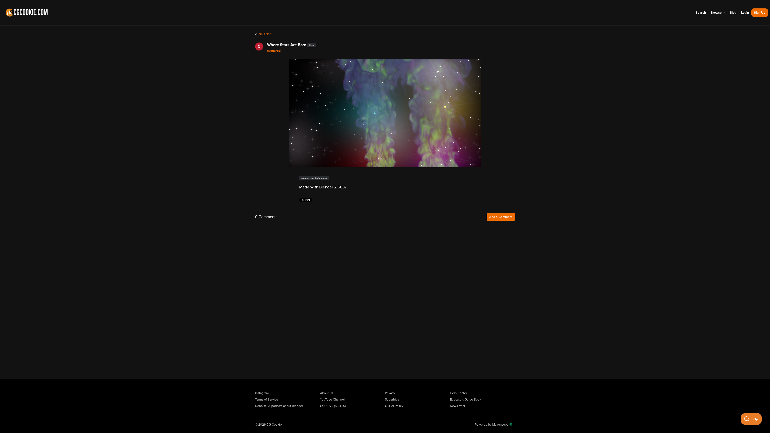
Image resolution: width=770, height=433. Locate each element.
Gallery (264, 34)
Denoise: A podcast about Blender (279, 406)
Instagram (262, 393)
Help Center (458, 393)
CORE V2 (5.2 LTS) (333, 406)
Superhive (392, 400)
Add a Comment (500, 217)
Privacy (390, 393)
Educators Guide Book (465, 400)
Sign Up (759, 13)
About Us (326, 393)
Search (701, 13)
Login (745, 13)
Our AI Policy (394, 406)
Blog (733, 13)
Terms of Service (266, 400)
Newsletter (457, 406)
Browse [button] (716, 13)
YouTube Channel (332, 400)
